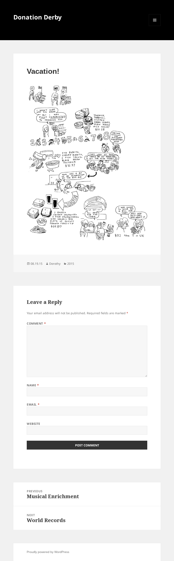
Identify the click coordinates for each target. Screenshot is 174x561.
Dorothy (54, 264)
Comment (36, 323)
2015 (70, 264)
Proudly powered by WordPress (48, 552)
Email (33, 404)
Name (33, 385)
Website (33, 424)
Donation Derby (37, 17)
